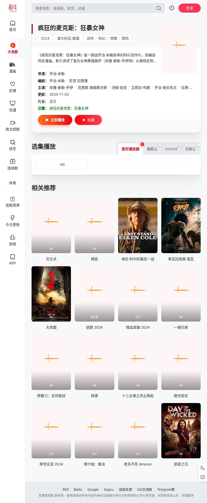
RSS (66, 489)
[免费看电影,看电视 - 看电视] (13, 8)
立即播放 (57, 120)
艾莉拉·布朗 (140, 87)
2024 (45, 38)
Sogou (109, 489)
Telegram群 (166, 489)
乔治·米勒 (57, 73)
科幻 (102, 38)
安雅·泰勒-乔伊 (61, 87)
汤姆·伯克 (119, 87)
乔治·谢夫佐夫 (165, 87)
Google (93, 489)
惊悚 (113, 38)
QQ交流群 (144, 489)
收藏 (90, 120)
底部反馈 (125, 489)
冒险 (125, 38)
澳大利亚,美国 (68, 38)
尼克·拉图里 (78, 80)
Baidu (78, 489)
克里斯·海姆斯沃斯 (92, 87)
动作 (90, 38)
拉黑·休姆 (188, 87)
